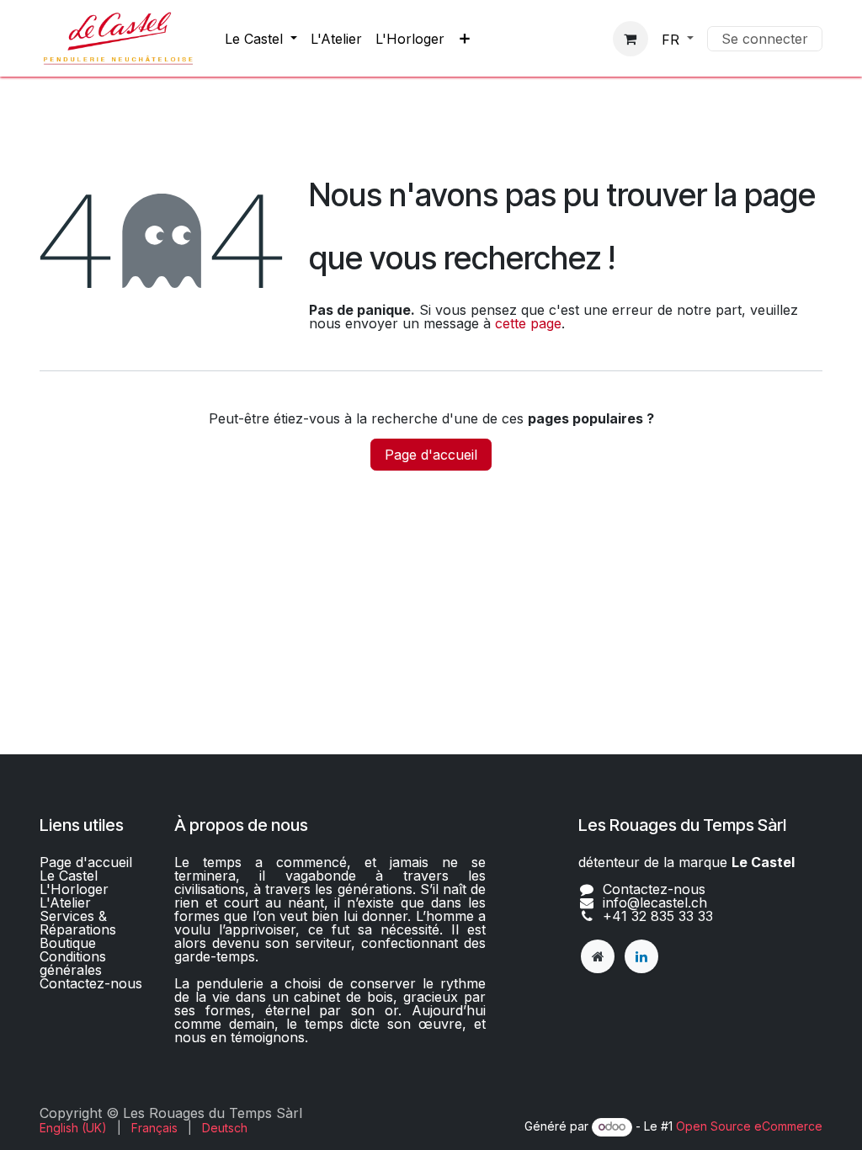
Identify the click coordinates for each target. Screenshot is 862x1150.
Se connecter (764, 38)
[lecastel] (598, 956)
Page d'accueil (431, 454)
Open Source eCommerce (749, 1126)
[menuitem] (261, 38)
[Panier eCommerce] (630, 38)
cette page (528, 323)
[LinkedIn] (641, 956)
